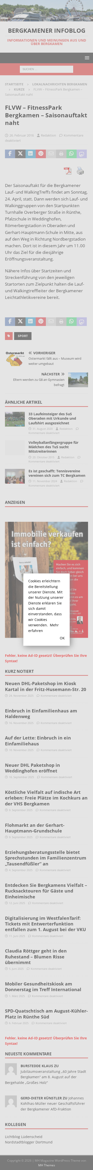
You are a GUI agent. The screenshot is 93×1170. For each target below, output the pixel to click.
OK (62, 638)
